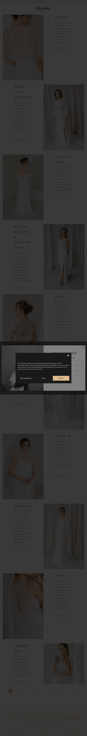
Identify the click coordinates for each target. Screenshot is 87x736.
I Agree (61, 378)
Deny (43, 378)
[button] (68, 355)
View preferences (26, 378)
